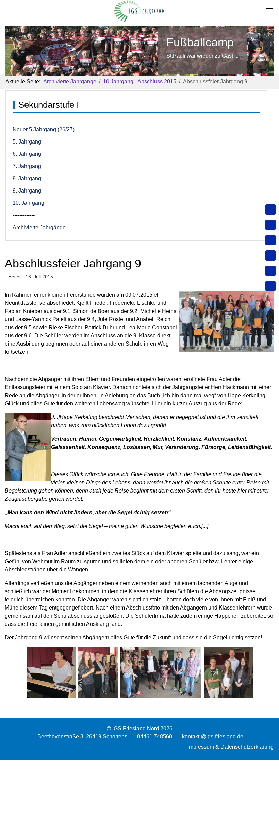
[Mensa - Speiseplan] (270, 240)
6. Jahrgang (27, 154)
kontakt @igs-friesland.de (212, 736)
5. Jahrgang (27, 142)
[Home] (270, 209)
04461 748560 (154, 736)
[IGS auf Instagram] (270, 255)
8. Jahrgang (27, 178)
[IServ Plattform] (270, 271)
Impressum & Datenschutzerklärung (230, 747)
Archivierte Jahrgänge (39, 227)
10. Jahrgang (28, 203)
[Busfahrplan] (270, 286)
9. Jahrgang (27, 191)
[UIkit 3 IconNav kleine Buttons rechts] (139, 764)
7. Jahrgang (27, 166)
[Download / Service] (270, 225)
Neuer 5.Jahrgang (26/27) (44, 129)
